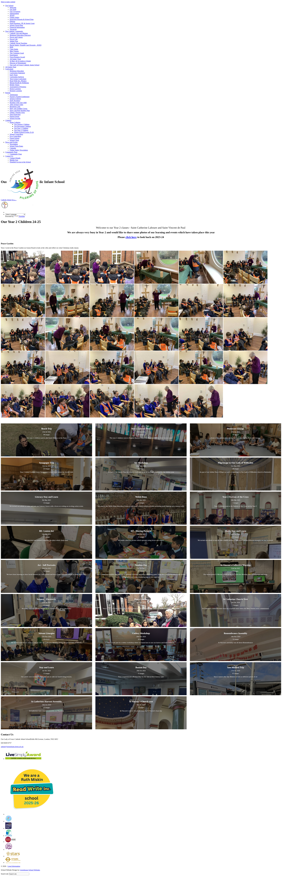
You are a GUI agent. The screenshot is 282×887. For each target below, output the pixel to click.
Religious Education (17, 71)
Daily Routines (15, 101)
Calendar (13, 148)
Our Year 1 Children (21, 128)
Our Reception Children (22, 126)
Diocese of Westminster (18, 63)
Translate (22, 216)
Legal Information (14, 866)
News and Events (11, 142)
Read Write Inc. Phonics (18, 81)
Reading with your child (18, 103)
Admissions (14, 95)
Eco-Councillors (15, 136)
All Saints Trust (10, 67)
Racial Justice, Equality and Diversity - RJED (25, 45)
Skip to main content (8, 2)
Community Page (11, 152)
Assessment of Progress (18, 87)
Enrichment (14, 55)
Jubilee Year (14, 41)
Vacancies (13, 29)
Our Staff (13, 9)
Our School (9, 5)
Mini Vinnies (14, 51)
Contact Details (15, 158)
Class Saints (14, 49)
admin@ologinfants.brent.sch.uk (12, 747)
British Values (14, 85)
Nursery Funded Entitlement (19, 97)
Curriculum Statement (17, 73)
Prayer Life (14, 39)
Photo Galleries (15, 122)
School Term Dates (16, 146)
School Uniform (15, 99)
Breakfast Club (15, 107)
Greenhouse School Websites (30, 870)
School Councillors (16, 134)
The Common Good (17, 53)
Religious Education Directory (20, 35)
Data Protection (15, 114)
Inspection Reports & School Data (21, 19)
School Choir (14, 140)
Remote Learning (16, 91)
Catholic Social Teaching (18, 43)
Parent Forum (14, 116)
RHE (11, 47)
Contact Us (9, 156)
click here (131, 237)
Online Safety (14, 17)
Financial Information (17, 27)
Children (8, 120)
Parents (7, 93)
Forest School (14, 138)
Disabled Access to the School (20, 162)
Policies (12, 21)
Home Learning (15, 89)
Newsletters (14, 144)
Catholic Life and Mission (19, 33)
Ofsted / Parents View (17, 112)
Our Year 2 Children (21, 130)
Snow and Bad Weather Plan (20, 110)
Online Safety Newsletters (19, 150)
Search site (4, 874)
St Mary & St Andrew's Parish (20, 61)
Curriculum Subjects (17, 77)
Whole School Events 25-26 (24, 132)
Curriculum (9, 69)
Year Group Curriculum (18, 79)
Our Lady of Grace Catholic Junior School (24, 65)
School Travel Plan (16, 25)
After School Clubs (16, 105)
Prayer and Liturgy (16, 37)
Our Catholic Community (14, 31)
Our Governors (15, 11)
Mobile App (14, 160)
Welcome (13, 7)
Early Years (14, 75)
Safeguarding (14, 13)
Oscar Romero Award (17, 57)
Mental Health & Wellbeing (19, 83)
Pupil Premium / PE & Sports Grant (22, 23)
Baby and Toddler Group (18, 108)
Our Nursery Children (21, 124)
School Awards (15, 118)
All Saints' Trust (15, 59)
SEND (12, 15)
